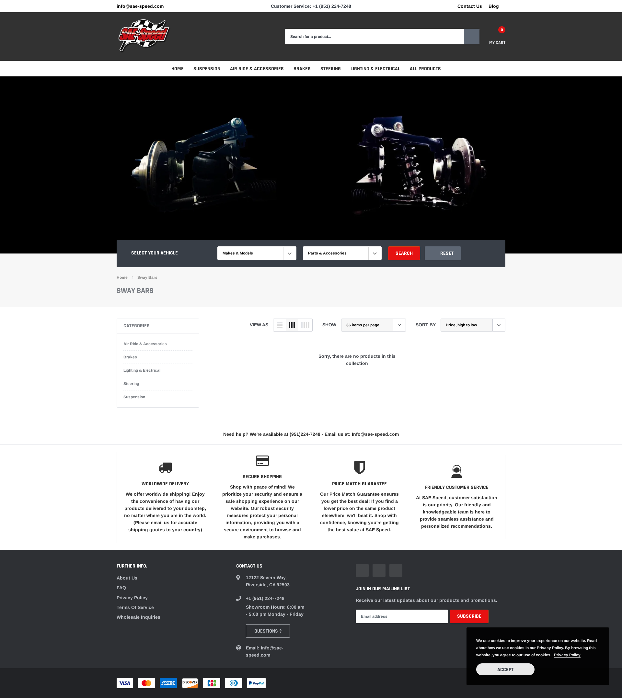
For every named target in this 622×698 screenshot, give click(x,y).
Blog (494, 6)
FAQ (121, 587)
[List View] (279, 325)
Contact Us (469, 6)
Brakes (302, 68)
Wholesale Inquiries (138, 617)
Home (177, 68)
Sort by (426, 324)
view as (259, 324)
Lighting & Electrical (375, 68)
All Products (425, 68)
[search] (471, 36)
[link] (362, 570)
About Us (127, 577)
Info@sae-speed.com (140, 6)
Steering (330, 68)
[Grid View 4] (305, 325)
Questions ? (268, 631)
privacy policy (567, 655)
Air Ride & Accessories (257, 68)
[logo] (144, 36)
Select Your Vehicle (154, 253)
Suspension (206, 68)
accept (505, 669)
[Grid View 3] (292, 325)
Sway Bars (147, 277)
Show (329, 324)
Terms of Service (135, 607)
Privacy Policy (132, 597)
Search (404, 253)
